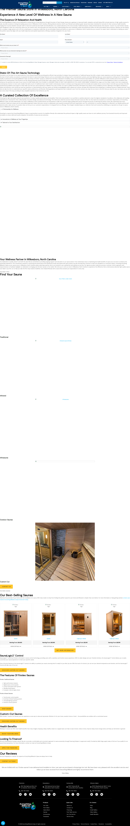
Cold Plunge (65, 6)
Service (95, 2)
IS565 (15, 639)
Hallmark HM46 (81, 639)
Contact (100, 2)
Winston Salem (94, 783)
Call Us (65, 2)
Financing (90, 2)
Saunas (55, 6)
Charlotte (21, 783)
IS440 (48, 639)
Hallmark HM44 (114, 639)
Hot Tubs (46, 6)
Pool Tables (77, 6)
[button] (1, 770)
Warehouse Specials (75, 2)
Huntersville (69, 783)
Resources (98, 6)
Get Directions (107, 2)
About (107, 6)
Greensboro (46, 783)
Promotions (84, 2)
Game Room (88, 6)
